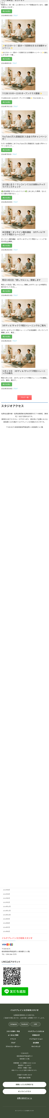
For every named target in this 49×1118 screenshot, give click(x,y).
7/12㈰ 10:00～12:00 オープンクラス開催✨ (22, 93)
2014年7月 (6, 927)
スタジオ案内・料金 (13, 1031)
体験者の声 (36, 1035)
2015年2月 (6, 898)
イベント (13, 1039)
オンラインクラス (24, 1091)
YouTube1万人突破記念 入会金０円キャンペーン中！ (24, 137)
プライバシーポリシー (13, 1046)
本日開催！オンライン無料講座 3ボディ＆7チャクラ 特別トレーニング (23, 233)
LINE (35, 1024)
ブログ (13, 1043)
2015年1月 (6, 902)
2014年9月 (6, 919)
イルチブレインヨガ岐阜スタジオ (17, 938)
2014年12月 (7, 906)
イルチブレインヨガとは (36, 1031)
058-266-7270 (24, 1078)
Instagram (13, 1024)
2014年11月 (7, 911)
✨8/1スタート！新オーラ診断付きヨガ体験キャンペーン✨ (24, 46)
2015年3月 (6, 894)
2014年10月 (7, 915)
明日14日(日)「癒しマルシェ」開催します (21, 280)
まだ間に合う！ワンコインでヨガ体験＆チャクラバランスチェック (23, 185)
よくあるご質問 (13, 1035)
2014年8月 (6, 923)
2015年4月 (6, 890)
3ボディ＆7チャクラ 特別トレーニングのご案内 (24, 325)
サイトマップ (35, 1046)
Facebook (24, 1024)
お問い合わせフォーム (24, 1098)
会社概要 (36, 1043)
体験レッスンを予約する (24, 1084)
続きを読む (7, 11)
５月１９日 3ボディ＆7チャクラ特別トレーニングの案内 (23, 372)
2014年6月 (6, 931)
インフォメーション (36, 1039)
